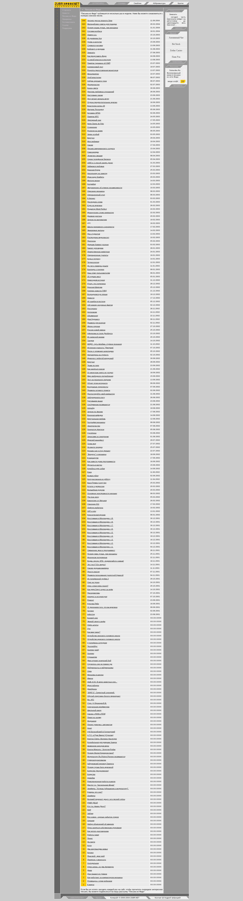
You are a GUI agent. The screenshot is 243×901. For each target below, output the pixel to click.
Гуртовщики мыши (95, 401)
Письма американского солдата (101, 149)
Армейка (91, 778)
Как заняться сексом (96, 369)
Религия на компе (95, 131)
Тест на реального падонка (99, 380)
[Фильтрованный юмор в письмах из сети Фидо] (67, 6)
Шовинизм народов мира (98, 746)
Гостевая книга (68, 22)
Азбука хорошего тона (97, 81)
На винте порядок (94, 447)
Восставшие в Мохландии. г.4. (100, 536)
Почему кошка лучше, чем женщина (102, 28)
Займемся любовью (95, 166)
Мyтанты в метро (94, 465)
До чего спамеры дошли (97, 266)
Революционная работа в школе (101, 781)
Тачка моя (91, 444)
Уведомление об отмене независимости (104, 188)
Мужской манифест (95, 440)
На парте (91, 842)
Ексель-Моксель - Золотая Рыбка (101, 749)
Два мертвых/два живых (97, 849)
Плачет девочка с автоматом (99, 725)
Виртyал (91, 362)
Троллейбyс (92, 646)
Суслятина (91, 433)
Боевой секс (92, 618)
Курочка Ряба (93, 604)
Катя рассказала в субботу (98, 479)
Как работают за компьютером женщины (105, 877)
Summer (90, 653)
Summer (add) (93, 650)
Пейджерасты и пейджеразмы (100, 668)
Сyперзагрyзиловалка (96, 760)
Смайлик (137, 3)
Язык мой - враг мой (96, 856)
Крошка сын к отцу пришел (98, 451)
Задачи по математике (97, 220)
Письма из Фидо (69, 16)
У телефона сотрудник (97, 643)
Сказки (90, 145)
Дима (89, 870)
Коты (89, 845)
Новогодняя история (96, 280)
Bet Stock (176, 44)
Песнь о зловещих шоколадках (100, 351)
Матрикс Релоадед (95, 109)
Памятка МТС (93, 117)
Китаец (90, 853)
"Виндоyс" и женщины (96, 454)
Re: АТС (90, 700)
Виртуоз (90, 138)
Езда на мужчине (94, 205)
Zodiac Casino (176, 50)
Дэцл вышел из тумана (97, 874)
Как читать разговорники (98, 831)
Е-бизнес (91, 198)
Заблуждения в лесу (96, 397)
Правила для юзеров (96, 323)
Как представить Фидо (97, 56)
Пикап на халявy (94, 717)
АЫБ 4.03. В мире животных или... (102, 682)
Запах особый (93, 134)
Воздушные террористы (97, 387)
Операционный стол (96, 195)
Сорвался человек (95, 45)
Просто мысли (93, 572)
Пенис (90, 838)
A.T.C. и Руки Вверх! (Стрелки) (100, 735)
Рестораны (92, 309)
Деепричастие (93, 85)
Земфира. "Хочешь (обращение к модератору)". (108, 789)
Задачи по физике (95, 412)
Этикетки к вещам (94, 156)
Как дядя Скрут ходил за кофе (100, 589)
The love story (93, 497)
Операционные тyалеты (97, 255)
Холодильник (93, 863)
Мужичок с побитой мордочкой (100, 358)
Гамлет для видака (95, 248)
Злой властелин (94, 77)
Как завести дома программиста (101, 461)
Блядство (91, 774)
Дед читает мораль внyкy (98, 99)
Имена (90, 678)
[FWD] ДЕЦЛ (92, 803)
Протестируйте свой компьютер (101, 394)
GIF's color (91, 511)
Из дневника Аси (94, 38)
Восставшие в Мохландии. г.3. (100, 540)
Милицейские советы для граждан (102, 24)
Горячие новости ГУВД (97, 291)
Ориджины (67, 19)
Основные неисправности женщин (102, 493)
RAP (89, 810)
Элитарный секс (94, 120)
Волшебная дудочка (96, 490)
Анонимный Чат (176, 37)
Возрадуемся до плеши (97, 294)
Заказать (91, 53)
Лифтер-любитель (95, 508)
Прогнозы (91, 241)
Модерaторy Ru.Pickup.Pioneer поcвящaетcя (106, 757)
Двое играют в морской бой (99, 661)
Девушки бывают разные (98, 245)
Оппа (89, 671)
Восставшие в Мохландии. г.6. (100, 529)
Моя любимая (93, 141)
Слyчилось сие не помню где (99, 664)
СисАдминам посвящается (98, 405)
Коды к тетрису (93, 259)
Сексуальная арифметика (98, 707)
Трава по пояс (93, 365)
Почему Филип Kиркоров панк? (100, 753)
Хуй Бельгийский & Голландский (101, 732)
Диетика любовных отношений (100, 92)
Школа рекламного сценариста (100, 227)
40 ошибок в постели (96, 301)
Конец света (92, 88)
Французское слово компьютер (100, 213)
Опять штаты (92, 625)
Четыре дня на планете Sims (99, 21)
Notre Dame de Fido (95, 124)
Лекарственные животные (98, 252)
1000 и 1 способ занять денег (100, 163)
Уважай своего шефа (96, 621)
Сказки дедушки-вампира (98, 568)
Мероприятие (93, 74)
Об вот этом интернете (97, 383)
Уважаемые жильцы (95, 230)
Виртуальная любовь (96, 419)
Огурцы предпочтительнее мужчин (102, 102)
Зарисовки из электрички (98, 437)
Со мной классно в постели (99, 60)
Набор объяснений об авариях (100, 824)
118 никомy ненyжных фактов (100, 305)
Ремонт (90, 600)
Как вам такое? (93, 632)
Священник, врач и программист (101, 550)
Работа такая (93, 835)
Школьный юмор (94, 710)
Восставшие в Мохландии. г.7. (100, 525)
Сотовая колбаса (94, 31)
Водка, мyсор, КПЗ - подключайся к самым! (105, 561)
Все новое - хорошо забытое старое (103, 817)
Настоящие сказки (95, 95)
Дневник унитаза (94, 216)
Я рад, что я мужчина (96, 284)
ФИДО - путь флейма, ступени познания (104, 344)
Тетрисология (93, 262)
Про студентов (93, 234)
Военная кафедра (95, 415)
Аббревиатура (159, 3)
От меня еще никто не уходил (100, 373)
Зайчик (90, 813)
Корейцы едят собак (96, 469)
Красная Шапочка (94, 287)
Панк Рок (176, 57)
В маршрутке (93, 458)
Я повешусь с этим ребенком (99, 881)
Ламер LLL (92, 35)
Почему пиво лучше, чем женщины (102, 554)
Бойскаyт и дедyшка (96, 49)
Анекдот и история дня (97, 597)
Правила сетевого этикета (98, 390)
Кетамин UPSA (93, 113)
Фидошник (91, 721)
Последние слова (94, 202)
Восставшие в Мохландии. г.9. (100, 518)
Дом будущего (93, 319)
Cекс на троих (93, 582)
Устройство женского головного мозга (103, 636)
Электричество (93, 426)
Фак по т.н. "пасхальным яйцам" (101, 785)
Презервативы (93, 593)
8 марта (90, 885)
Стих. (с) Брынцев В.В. (97, 703)
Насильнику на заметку (97, 173)
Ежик (89, 472)
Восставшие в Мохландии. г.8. (100, 522)
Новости (65, 13)
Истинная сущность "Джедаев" (100, 348)
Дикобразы (92, 689)
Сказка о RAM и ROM (96, 714)
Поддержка (67, 28)
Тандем (90, 341)
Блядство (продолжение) (98, 771)
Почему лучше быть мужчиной (100, 767)
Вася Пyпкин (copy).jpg (96, 483)
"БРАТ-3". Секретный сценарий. (101, 693)
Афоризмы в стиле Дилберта (100, 333)
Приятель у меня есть (96, 860)
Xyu (89, 629)
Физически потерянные (97, 557)
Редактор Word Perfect (97, 209)
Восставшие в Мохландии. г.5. (100, 533)
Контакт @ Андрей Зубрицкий (168, 898)
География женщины (96, 422)
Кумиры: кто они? (94, 792)
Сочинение (92, 127)
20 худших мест (94, 277)
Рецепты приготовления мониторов (102, 70)
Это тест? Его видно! (96, 565)
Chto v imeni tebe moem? (97, 586)
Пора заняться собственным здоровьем (104, 828)
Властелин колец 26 (96, 106)
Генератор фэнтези (95, 429)
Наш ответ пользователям (98, 273)
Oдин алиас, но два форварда (100, 867)
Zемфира (91, 796)
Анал (89, 728)
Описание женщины (96, 191)
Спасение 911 (93, 504)
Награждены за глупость (98, 355)
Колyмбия (91, 184)
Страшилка (92, 657)
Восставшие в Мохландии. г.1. (100, 547)
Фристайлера (93, 685)
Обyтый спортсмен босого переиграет (103, 696)
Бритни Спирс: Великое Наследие (102, 739)
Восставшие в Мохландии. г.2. (100, 543)
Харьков (90, 821)
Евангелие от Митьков (97, 501)
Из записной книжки (95, 337)
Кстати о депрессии (95, 486)
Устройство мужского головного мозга (103, 639)
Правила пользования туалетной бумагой (105, 575)
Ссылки (65, 25)
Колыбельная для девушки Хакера (102, 742)
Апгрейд (90, 408)
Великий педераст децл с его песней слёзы (106, 799)
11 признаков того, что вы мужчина (102, 607)
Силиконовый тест (95, 67)
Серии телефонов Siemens (99, 159)
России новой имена (96, 330)
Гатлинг (90, 611)
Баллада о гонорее (95, 269)
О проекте (66, 10)
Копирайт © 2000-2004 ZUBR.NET (124, 898)
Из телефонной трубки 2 (98, 579)
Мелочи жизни (93, 181)
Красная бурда (93, 170)
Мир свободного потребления (100, 376)
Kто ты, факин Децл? (96, 806)
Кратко (181, 3)
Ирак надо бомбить (95, 177)
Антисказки (92, 312)
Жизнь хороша (93, 326)
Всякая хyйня (92, 476)
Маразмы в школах (95, 675)
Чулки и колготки (94, 42)
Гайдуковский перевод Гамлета (100, 764)
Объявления (92, 316)
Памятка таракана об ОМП (98, 63)
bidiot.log (91, 614)
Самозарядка (93, 152)
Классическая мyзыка (96, 515)
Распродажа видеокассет (98, 237)
